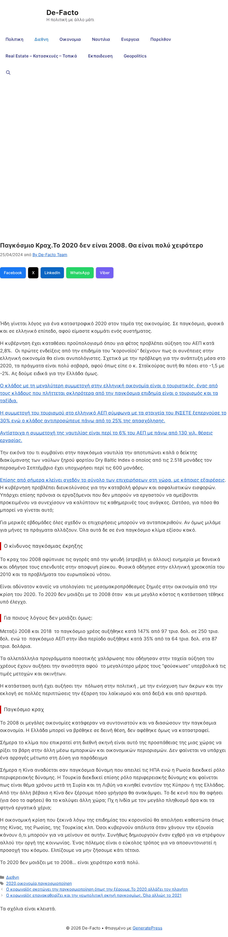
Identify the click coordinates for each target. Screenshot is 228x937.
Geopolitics (135, 56)
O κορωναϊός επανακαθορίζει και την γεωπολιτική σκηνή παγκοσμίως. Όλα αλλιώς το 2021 (94, 895)
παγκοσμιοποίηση (55, 883)
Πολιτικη (14, 39)
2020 (11, 883)
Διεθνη (41, 39)
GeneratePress (147, 928)
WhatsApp (80, 272)
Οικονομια (70, 39)
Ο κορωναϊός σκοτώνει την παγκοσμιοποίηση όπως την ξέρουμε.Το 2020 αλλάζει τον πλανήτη (97, 889)
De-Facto (62, 12)
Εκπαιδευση (100, 56)
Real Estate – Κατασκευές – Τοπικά (41, 56)
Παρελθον (160, 39)
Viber (105, 272)
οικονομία (27, 883)
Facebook (13, 272)
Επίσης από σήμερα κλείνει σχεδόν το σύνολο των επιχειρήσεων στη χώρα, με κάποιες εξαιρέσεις (112, 480)
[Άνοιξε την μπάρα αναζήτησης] (8, 72)
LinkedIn (52, 272)
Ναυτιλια (101, 39)
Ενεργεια (130, 39)
